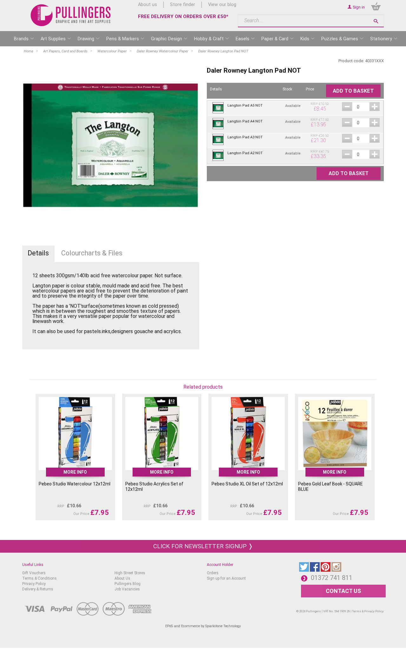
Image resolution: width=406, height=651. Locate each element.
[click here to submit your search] (375, 21)
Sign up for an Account (226, 578)
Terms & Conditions (39, 578)
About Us (122, 578)
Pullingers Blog (128, 584)
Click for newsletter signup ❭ (203, 546)
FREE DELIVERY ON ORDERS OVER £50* (183, 16)
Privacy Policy (34, 584)
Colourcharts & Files (91, 253)
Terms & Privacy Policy (368, 611)
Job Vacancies (127, 589)
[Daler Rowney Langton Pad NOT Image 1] (110, 144)
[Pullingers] (71, 15)
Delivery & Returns (37, 589)
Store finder (182, 4)
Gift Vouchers (34, 573)
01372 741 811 (331, 578)
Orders (213, 573)
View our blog (222, 4)
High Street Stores (130, 573)
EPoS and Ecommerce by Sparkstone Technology (203, 626)
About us (147, 4)
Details (38, 253)
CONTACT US (343, 591)
